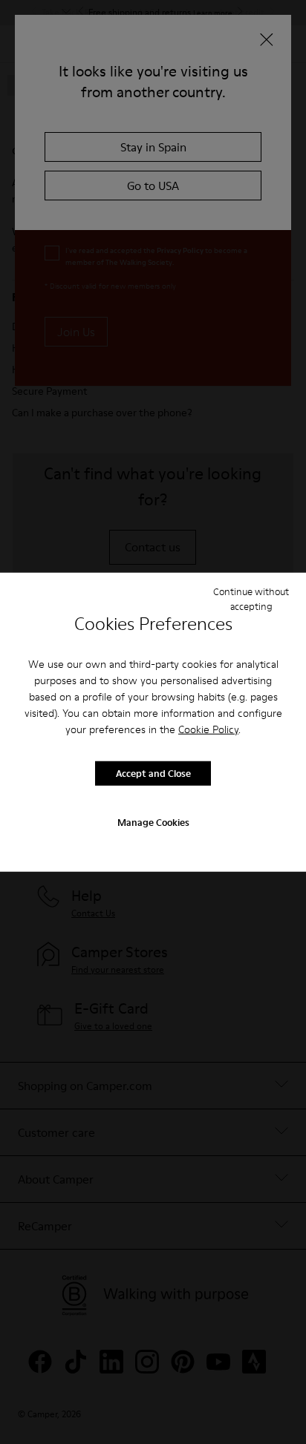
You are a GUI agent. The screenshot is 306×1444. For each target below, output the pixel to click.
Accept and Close (153, 773)
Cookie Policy (208, 728)
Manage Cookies (153, 821)
